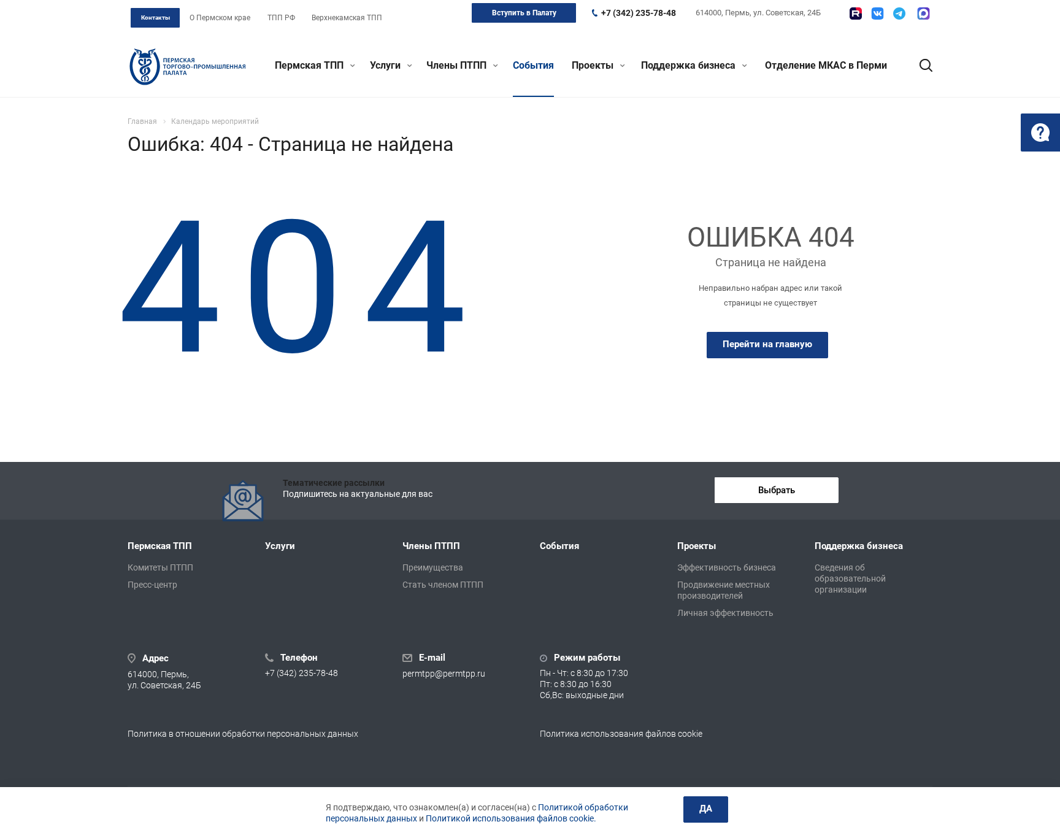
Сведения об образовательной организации (850, 578)
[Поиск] (920, 65)
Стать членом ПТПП (442, 585)
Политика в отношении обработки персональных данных (243, 734)
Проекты (594, 65)
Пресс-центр (152, 585)
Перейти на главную (767, 344)
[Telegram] (899, 13)
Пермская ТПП (310, 65)
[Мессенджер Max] (923, 13)
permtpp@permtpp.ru (443, 673)
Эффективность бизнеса (726, 567)
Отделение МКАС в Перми (826, 65)
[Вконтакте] (877, 13)
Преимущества (432, 567)
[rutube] (856, 13)
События (533, 65)
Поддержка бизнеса (689, 65)
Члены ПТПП (457, 65)
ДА (705, 808)
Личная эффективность (725, 613)
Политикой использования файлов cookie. (511, 818)
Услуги (386, 65)
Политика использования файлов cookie (621, 734)
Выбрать (776, 490)
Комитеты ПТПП (160, 567)
